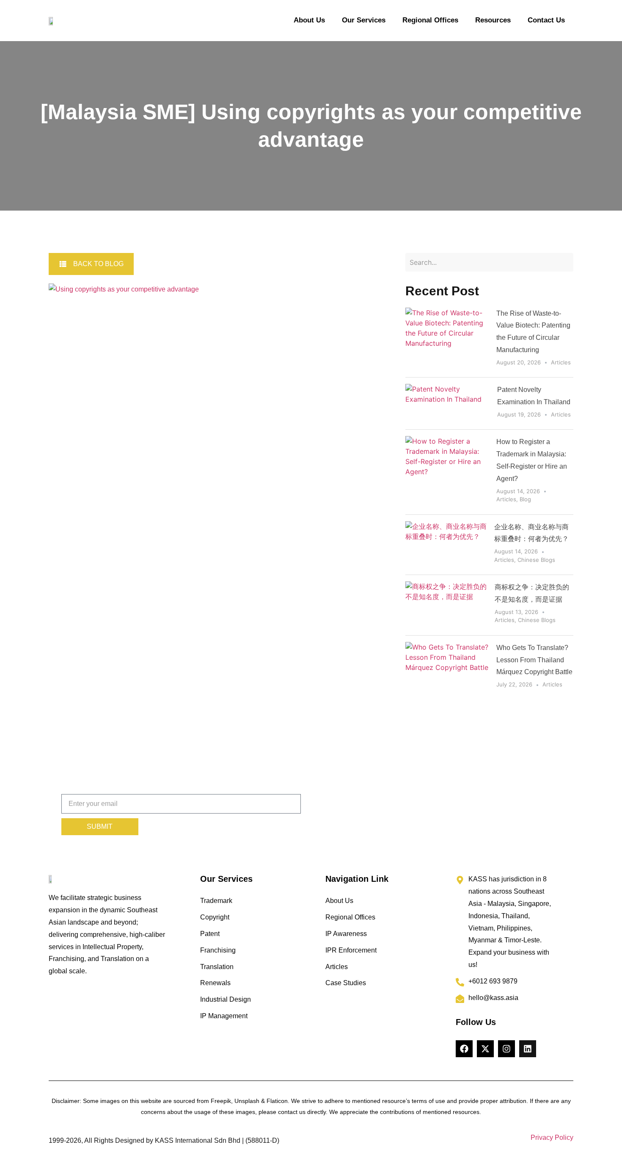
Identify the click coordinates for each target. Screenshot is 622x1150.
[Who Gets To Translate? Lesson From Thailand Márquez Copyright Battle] (447, 667)
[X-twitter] (485, 1048)
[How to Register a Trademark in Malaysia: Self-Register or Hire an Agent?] (447, 472)
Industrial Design (225, 999)
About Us (309, 20)
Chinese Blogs (536, 559)
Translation (217, 966)
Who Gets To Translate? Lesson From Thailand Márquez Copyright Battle (534, 660)
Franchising (218, 950)
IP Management (224, 1015)
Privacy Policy (552, 1137)
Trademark (216, 900)
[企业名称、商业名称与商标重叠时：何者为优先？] (446, 545)
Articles (561, 362)
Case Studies (345, 982)
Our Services (363, 20)
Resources (493, 20)
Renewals (215, 982)
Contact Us (546, 20)
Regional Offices (430, 20)
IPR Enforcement (351, 950)
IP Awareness (346, 933)
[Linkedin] (527, 1048)
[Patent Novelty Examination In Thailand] (447, 403)
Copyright (214, 917)
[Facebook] (464, 1048)
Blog (525, 499)
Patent (210, 933)
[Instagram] (506, 1048)
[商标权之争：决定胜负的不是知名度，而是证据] (446, 605)
